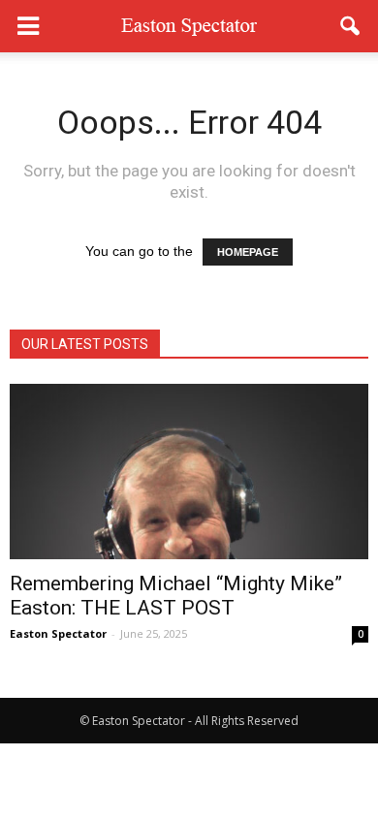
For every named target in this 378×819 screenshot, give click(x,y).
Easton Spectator (58, 633)
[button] (351, 26)
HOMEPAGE (247, 252)
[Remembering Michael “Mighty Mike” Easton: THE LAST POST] (189, 471)
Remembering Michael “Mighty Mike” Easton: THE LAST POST (176, 595)
